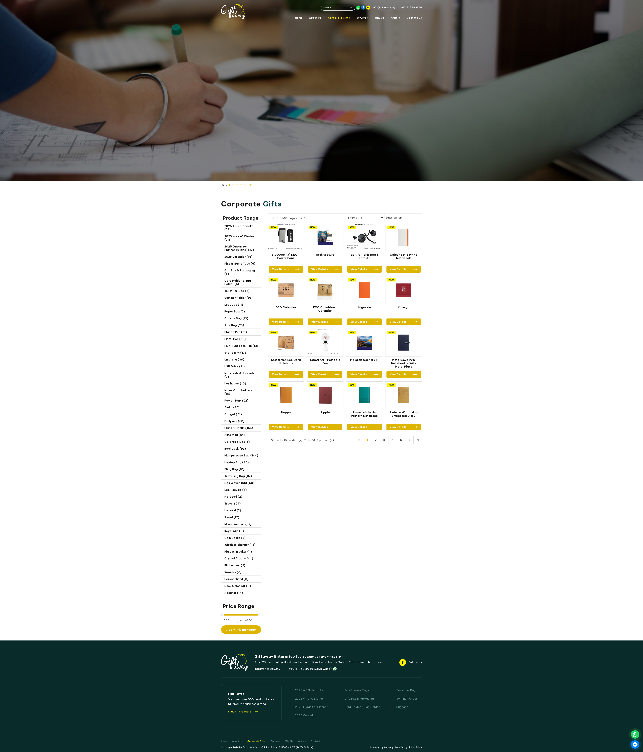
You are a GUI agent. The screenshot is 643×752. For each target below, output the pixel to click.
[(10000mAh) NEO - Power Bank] (286, 237)
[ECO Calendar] (286, 290)
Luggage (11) (233, 304)
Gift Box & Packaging (359, 698)
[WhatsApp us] (635, 734)
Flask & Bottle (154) (238, 428)
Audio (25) (232, 407)
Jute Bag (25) (234, 325)
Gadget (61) (233, 414)
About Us (315, 17)
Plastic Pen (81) (235, 332)
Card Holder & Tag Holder (362, 707)
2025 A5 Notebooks (309, 690)
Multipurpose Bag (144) (241, 455)
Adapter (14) (233, 592)
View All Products (243, 712)
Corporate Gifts (339, 17)
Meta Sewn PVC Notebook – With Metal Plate (403, 363)
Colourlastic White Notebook (403, 256)
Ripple (325, 412)
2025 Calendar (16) (238, 256)
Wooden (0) (233, 572)
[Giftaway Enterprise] (233, 11)
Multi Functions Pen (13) (241, 345)
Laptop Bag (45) (236, 462)
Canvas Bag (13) (236, 318)
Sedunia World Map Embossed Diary (403, 414)
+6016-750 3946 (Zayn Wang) (310, 668)
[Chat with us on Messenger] (635, 744)
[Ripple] (325, 395)
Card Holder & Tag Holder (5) (237, 282)
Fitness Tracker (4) (238, 551)
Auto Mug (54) (234, 435)
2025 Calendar (305, 715)
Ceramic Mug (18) (237, 441)
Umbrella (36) (234, 359)
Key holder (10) (235, 383)
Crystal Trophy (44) (238, 558)
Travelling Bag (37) (238, 476)
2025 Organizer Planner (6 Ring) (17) (239, 248)
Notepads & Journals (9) (239, 375)
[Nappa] (286, 395)
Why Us (379, 17)
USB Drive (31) (234, 366)
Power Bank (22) (236, 400)
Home (298, 17)
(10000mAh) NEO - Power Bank (286, 256)
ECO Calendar (285, 307)
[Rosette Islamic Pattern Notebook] (364, 395)
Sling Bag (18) (234, 469)
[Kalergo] (403, 290)
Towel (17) (231, 517)
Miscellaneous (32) (238, 524)
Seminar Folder (406, 698)
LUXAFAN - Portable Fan (325, 361)
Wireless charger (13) (239, 544)
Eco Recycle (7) (235, 489)
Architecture (325, 254)
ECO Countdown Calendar (325, 309)
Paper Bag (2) (234, 311)
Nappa (286, 412)
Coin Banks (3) (234, 538)
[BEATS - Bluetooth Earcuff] (364, 237)
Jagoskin (364, 307)
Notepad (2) (233, 496)
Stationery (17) (235, 352)
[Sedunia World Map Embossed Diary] (403, 395)
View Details (280, 269)
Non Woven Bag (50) (239, 483)
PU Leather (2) (234, 565)
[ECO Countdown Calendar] (325, 290)
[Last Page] (305, 218)
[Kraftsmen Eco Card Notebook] (286, 342)
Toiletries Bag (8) (237, 291)
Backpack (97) (235, 448)
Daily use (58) (234, 421)
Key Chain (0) (234, 531)
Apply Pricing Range (241, 629)
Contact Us (414, 17)
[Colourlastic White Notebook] (403, 237)
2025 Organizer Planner (311, 707)
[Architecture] (325, 237)
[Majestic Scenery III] (364, 342)
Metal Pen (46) (235, 339)
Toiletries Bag (406, 690)
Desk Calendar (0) (237, 586)
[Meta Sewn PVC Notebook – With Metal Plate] (403, 342)
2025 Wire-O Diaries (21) (239, 238)
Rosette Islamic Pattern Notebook (364, 414)
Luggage (402, 707)
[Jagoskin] (364, 290)
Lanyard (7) (232, 510)
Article (395, 17)
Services (362, 17)
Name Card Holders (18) (238, 392)
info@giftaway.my (267, 668)
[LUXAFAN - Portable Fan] (325, 342)
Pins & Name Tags (356, 690)
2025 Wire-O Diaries (309, 698)
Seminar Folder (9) (237, 297)
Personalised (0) (236, 579)
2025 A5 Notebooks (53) (238, 227)
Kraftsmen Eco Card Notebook (286, 361)
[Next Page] (301, 218)
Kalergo (403, 307)
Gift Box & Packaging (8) (239, 272)
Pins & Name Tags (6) (239, 263)
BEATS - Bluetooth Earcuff (364, 256)
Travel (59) (232, 503)
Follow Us (415, 662)
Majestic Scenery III (364, 360)
